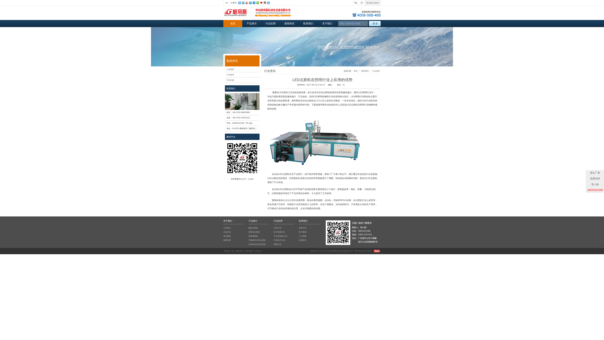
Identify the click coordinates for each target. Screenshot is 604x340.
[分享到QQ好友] (265, 3)
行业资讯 (230, 75)
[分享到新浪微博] (247, 3)
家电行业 (277, 244)
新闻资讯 (289, 23)
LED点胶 (320, 100)
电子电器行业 (279, 232)
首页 (232, 23)
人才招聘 (302, 236)
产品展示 (252, 23)
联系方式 (302, 228)
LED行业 (277, 228)
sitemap (258, 251)
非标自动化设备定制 (257, 244)
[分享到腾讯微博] (250, 3)
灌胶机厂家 (229, 251)
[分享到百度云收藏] (261, 3)
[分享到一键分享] (268, 3)
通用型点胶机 (254, 232)
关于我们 (327, 23)
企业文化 (227, 232)
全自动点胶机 (289, 200)
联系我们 (308, 23)
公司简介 (227, 228)
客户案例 (302, 232)
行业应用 (271, 23)
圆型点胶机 (253, 228)
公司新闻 (230, 69)
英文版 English (372, 3)
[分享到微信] (257, 3)
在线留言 (302, 240)
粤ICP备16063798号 (363, 251)
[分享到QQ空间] (243, 3)
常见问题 (230, 80)
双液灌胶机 (253, 236)
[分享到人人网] (254, 3)
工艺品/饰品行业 (280, 236)
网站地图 (249, 251)
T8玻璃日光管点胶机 (257, 240)
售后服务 (227, 236)
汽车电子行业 (279, 240)
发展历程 (227, 240)
